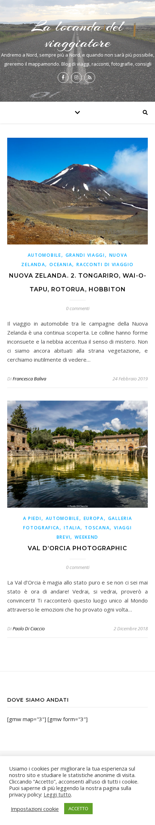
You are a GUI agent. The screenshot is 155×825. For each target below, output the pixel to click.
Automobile (44, 255)
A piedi (32, 518)
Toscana (97, 528)
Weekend (86, 537)
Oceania (60, 264)
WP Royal (132, 777)
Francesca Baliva (29, 378)
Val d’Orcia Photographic (77, 548)
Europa (94, 518)
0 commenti (77, 308)
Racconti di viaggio (104, 264)
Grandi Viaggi (85, 255)
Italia (72, 528)
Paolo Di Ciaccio (29, 628)
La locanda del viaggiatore (77, 34)
